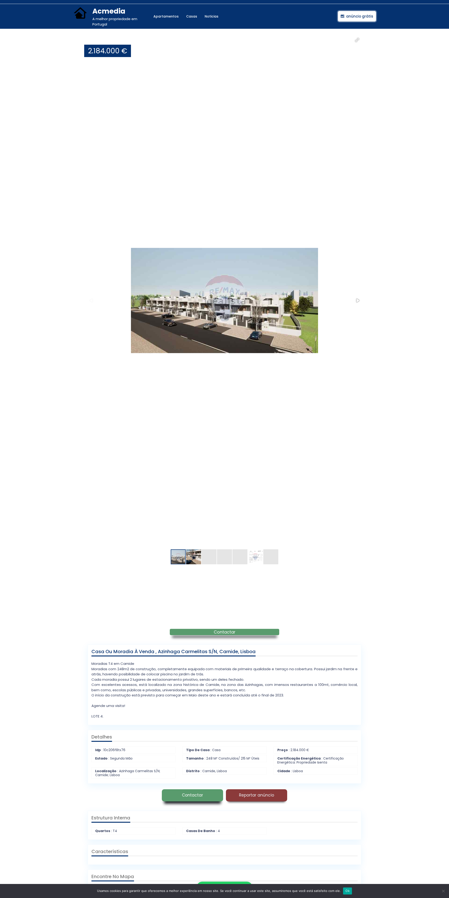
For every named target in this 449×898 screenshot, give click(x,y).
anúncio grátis (359, 16)
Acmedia (108, 11)
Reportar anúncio (256, 795)
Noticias (211, 16)
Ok (347, 891)
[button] (357, 40)
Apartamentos (166, 16)
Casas (191, 16)
